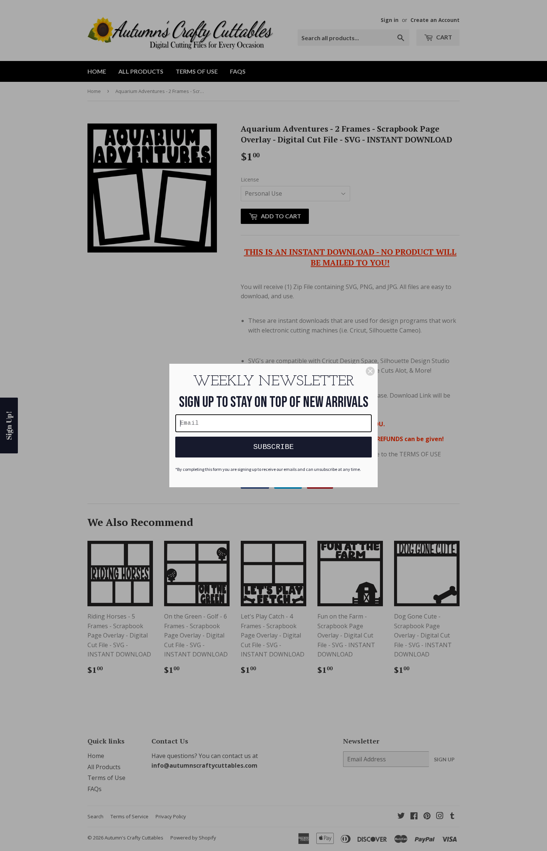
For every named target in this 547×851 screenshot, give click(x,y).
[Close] (370, 371)
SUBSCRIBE (273, 447)
